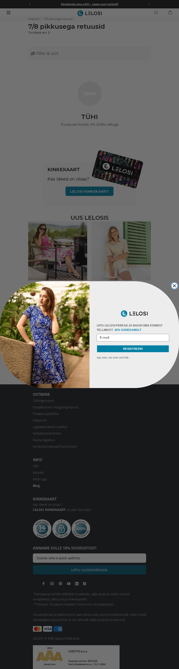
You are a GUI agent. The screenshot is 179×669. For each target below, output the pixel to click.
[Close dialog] (174, 286)
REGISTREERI (133, 348)
